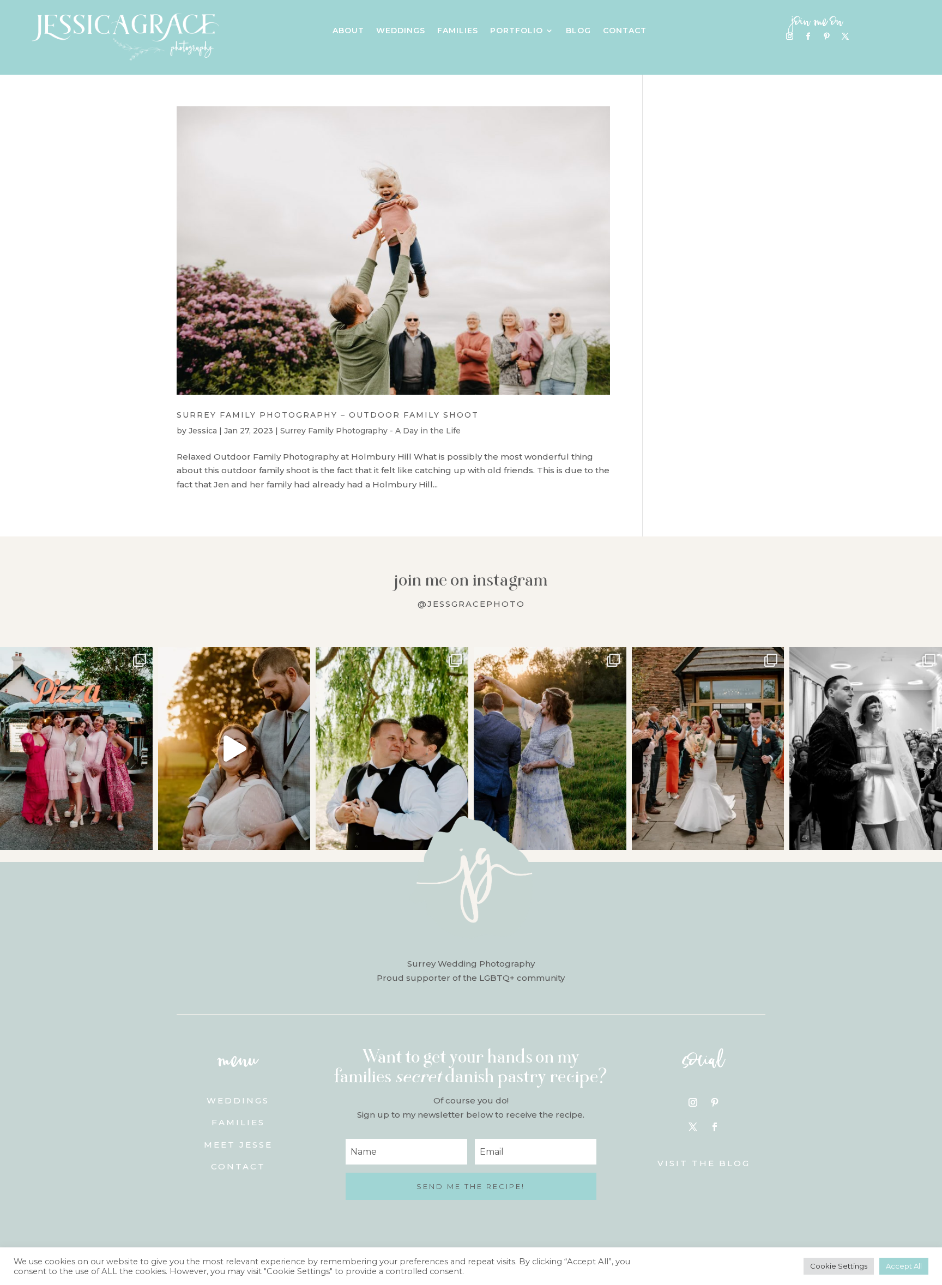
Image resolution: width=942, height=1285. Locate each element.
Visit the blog (703, 1163)
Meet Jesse (238, 1144)
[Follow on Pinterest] (826, 36)
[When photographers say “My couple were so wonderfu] (865, 748)
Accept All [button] (904, 1266)
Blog (578, 31)
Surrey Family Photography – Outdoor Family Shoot (328, 415)
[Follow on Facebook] (808, 36)
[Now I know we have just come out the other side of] (550, 748)
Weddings (400, 31)
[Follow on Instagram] (789, 36)
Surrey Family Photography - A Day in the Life (370, 431)
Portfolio (516, 31)
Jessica (203, 431)
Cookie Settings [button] (838, 1266)
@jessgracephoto (471, 604)
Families (457, 31)
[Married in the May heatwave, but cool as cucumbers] (392, 748)
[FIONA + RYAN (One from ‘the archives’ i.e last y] (76, 748)
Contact (625, 31)
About (348, 31)
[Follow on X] (845, 36)
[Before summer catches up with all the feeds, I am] (708, 748)
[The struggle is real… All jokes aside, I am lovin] (234, 748)
